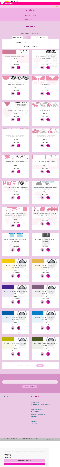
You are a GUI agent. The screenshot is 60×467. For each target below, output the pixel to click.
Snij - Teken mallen (36, 419)
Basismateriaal (35, 411)
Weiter (39, 365)
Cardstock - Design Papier (38, 414)
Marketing (8, 457)
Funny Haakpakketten (37, 409)
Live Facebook (35, 426)
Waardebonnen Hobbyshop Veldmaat (41, 404)
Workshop (34, 400)
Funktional (8, 454)
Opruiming (34, 423)
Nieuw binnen (34, 407)
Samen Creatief (35, 402)
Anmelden (50, 6)
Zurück (20, 365)
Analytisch (8, 456)
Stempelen (34, 421)
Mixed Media (34, 416)
